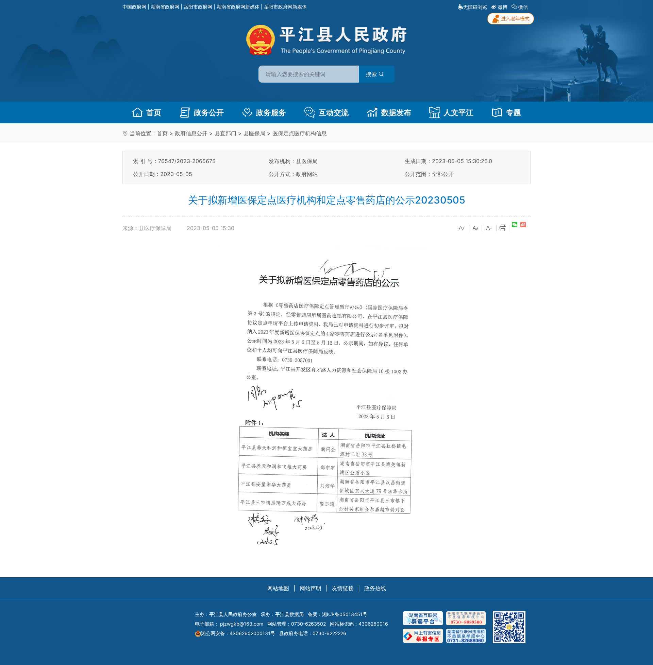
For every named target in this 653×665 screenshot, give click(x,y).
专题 (513, 112)
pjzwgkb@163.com (241, 624)
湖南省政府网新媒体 (238, 7)
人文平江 (458, 112)
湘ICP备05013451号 (344, 614)
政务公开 (209, 112)
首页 (153, 112)
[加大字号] (461, 228)
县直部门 (225, 133)
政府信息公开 (191, 133)
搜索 (372, 74)
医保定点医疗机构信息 (299, 133)
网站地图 (278, 588)
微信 (523, 7)
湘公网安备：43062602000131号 (238, 633)
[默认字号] (475, 228)
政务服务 (271, 112)
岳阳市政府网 (198, 7)
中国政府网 (134, 7)
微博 (503, 7)
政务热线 (375, 588)
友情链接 (343, 588)
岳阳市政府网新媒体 (285, 7)
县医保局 (254, 133)
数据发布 (396, 112)
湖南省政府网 (165, 7)
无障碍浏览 (475, 7)
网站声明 (310, 588)
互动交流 (334, 112)
